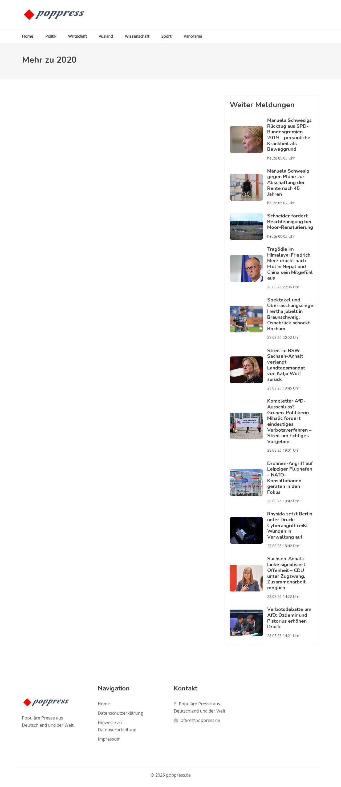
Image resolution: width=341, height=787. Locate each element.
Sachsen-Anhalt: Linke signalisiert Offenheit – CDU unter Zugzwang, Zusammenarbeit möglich (286, 573)
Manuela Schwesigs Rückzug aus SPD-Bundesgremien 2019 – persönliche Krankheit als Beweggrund (289, 134)
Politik (50, 36)
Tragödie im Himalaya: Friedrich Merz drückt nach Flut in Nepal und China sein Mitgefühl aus (290, 263)
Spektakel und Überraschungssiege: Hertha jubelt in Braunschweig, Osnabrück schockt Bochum (290, 314)
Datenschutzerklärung (120, 713)
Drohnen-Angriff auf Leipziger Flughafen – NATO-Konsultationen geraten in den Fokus (290, 477)
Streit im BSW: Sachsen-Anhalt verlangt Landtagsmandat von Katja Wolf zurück (286, 365)
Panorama (193, 36)
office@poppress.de (200, 720)
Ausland (106, 36)
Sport (166, 36)
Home (27, 36)
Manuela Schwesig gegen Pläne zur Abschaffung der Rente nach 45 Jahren (288, 182)
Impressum (109, 739)
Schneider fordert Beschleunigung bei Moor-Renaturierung (290, 221)
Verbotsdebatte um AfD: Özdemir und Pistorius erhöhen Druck (289, 618)
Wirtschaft (77, 36)
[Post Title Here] (248, 139)
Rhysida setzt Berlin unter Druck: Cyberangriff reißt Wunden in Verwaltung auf (289, 525)
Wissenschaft (137, 36)
